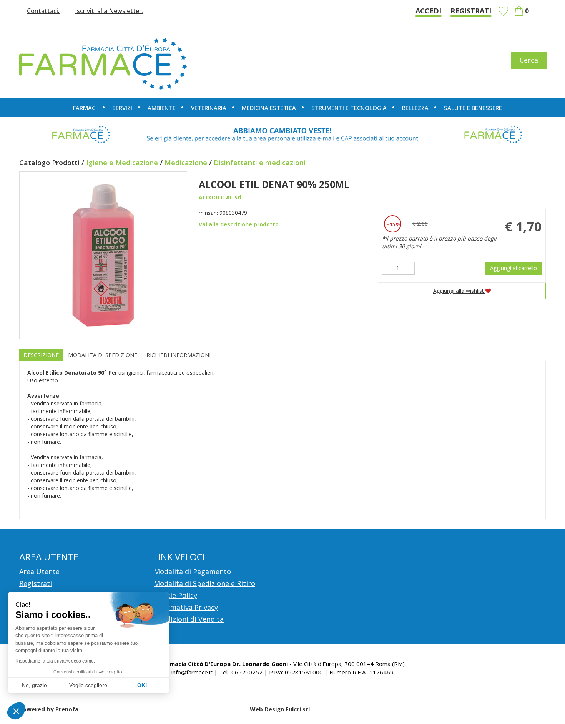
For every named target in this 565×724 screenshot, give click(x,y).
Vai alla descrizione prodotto (239, 224)
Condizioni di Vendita (189, 619)
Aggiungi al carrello (513, 268)
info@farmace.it (192, 672)
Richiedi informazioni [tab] (178, 355)
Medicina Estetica (269, 107)
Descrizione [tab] (41, 355)
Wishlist (503, 11)
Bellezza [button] (415, 107)
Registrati (470, 10)
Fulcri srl (298, 709)
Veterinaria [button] (208, 107)
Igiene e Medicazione (122, 162)
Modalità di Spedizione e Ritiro (204, 583)
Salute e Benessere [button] (473, 107)
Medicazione (186, 162)
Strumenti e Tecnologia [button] (349, 107)
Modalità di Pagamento (192, 571)
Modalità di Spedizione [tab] (102, 355)
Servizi (122, 107)
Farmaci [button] (85, 107)
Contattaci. (43, 11)
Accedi (428, 10)
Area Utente (39, 571)
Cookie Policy (175, 595)
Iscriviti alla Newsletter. (109, 11)
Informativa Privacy (186, 607)
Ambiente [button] (162, 107)
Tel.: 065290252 (241, 672)
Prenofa (66, 709)
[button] (385, 268)
